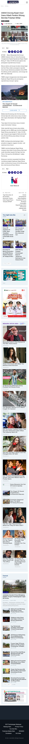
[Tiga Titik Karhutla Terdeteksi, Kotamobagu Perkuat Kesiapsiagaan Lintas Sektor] (6, 628)
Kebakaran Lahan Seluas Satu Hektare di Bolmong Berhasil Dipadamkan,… (17, 619)
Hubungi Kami (7, 726)
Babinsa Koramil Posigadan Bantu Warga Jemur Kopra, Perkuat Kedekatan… (18, 662)
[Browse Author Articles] (14, 180)
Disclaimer (9, 733)
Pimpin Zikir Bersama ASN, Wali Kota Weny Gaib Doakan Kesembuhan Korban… (18, 671)
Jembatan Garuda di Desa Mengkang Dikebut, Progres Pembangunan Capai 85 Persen (14, 596)
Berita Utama (19, 225)
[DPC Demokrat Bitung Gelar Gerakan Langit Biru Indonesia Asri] (20, 222)
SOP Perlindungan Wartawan (13, 724)
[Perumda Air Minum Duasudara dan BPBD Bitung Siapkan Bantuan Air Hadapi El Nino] (8, 244)
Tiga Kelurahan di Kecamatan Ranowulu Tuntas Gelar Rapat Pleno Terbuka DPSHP (8, 198)
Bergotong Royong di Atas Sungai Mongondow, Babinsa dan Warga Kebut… (18, 679)
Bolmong (5, 592)
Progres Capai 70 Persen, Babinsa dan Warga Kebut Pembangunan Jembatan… (18, 645)
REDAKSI (21, 731)
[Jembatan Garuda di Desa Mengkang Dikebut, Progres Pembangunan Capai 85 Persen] (14, 586)
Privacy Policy (19, 726)
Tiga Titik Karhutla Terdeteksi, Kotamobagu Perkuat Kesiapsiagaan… (17, 628)
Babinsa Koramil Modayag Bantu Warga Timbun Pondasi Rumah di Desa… (18, 610)
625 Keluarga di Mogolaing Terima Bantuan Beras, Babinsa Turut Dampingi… (18, 636)
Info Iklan (18, 733)
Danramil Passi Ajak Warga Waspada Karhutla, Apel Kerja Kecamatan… (18, 653)
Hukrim (5, 225)
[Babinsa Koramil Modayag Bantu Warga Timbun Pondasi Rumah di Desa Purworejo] (6, 610)
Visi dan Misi (13, 729)
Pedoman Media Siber (8, 731)
